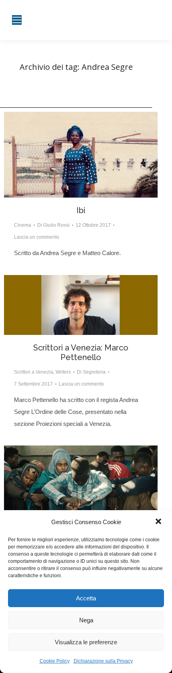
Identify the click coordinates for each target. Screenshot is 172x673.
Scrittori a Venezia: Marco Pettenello (80, 352)
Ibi (80, 210)
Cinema (22, 225)
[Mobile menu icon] (17, 20)
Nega (86, 620)
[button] (159, 522)
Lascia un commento (36, 237)
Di (53, 225)
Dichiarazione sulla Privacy (103, 661)
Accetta (86, 598)
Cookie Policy (55, 661)
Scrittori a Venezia (33, 372)
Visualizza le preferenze (86, 642)
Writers (63, 372)
